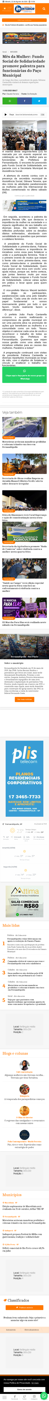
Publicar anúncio (26, 1307)
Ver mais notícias (24, 699)
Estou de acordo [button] (24, 1389)
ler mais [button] (35, 1383)
